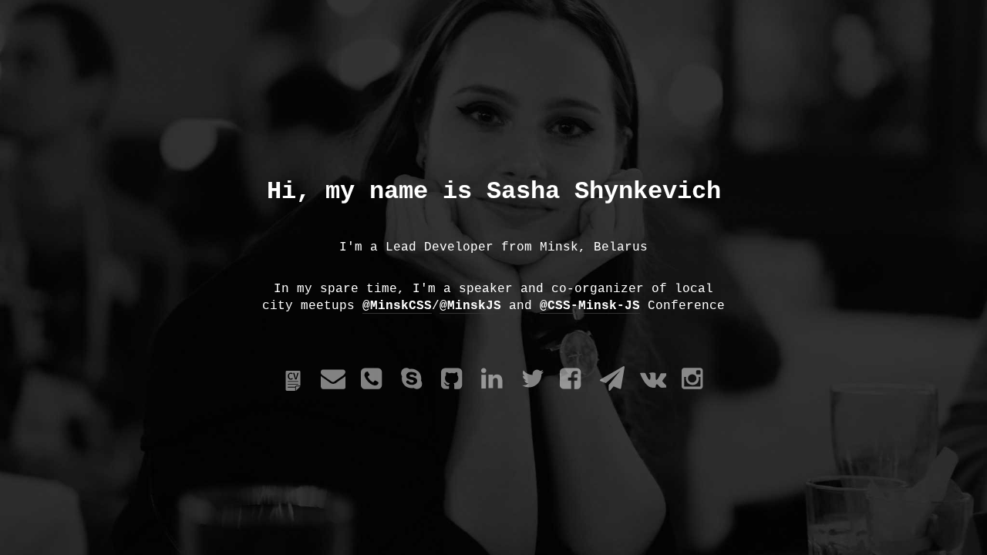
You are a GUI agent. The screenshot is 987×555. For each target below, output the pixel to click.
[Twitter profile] (532, 388)
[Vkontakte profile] (653, 388)
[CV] (293, 388)
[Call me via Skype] (413, 388)
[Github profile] (453, 388)
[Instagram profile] (694, 388)
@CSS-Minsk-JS (590, 306)
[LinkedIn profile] (493, 388)
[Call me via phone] (373, 388)
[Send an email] (333, 388)
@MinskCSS (397, 306)
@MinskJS (470, 306)
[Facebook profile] (572, 388)
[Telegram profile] (612, 388)
